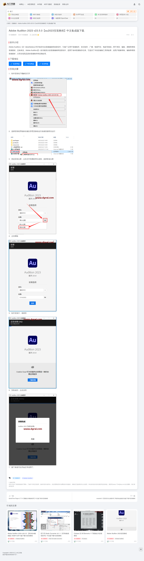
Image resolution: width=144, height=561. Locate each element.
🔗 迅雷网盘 (15, 64)
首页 (9, 23)
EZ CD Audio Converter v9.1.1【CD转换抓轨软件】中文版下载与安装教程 (55, 534)
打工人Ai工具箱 (17, 553)
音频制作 (14, 23)
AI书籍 (39, 4)
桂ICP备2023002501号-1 (10, 554)
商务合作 (65, 4)
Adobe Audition (14, 47)
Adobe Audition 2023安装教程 (117, 533)
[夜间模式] (141, 549)
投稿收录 (57, 4)
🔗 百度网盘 (43, 64)
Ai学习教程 (48, 4)
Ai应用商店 (31, 4)
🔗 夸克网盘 (29, 64)
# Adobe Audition (27, 478)
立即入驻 (133, 11)
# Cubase (84, 538)
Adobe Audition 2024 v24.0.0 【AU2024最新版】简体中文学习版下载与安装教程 (22, 534)
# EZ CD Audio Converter (55, 538)
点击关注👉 (35, 35)
